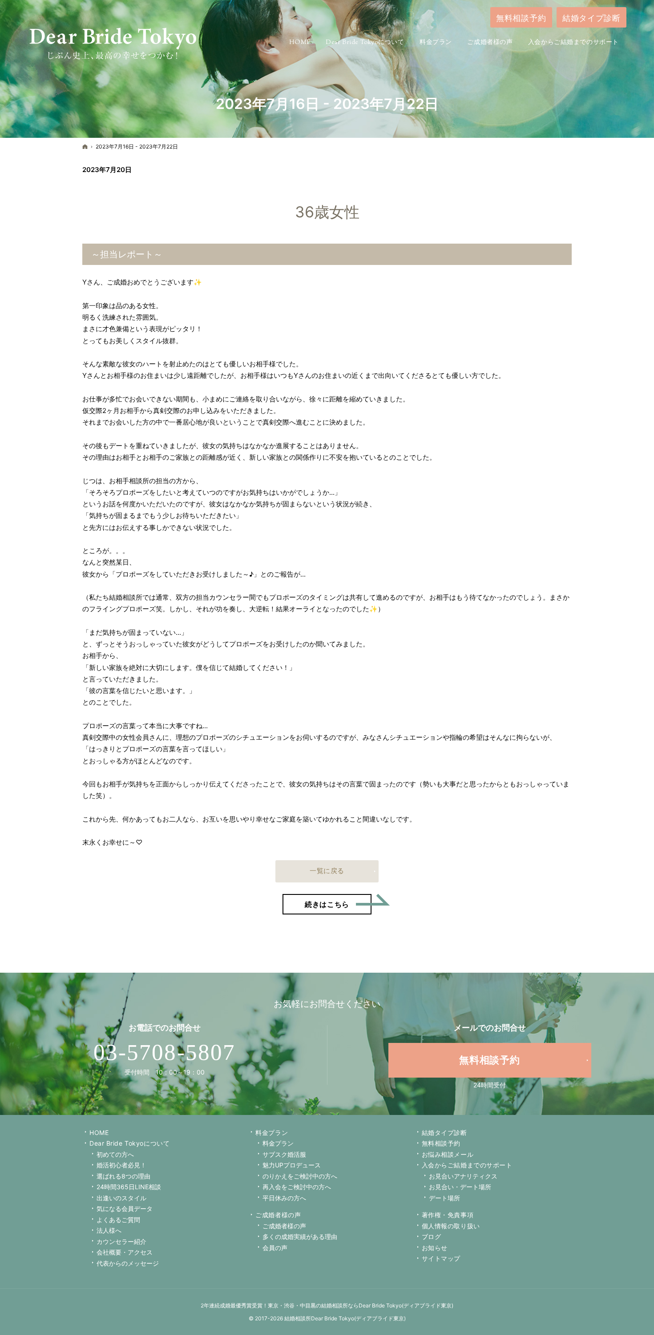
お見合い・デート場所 (460, 1187)
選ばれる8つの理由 (123, 1176)
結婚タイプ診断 (444, 1132)
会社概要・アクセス (125, 1252)
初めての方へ (115, 1154)
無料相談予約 (441, 1143)
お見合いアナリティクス (463, 1176)
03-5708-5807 (164, 1052)
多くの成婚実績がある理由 (299, 1236)
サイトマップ (441, 1258)
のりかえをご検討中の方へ (299, 1176)
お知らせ (435, 1247)
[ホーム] (85, 146)
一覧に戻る (327, 870)
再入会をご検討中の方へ (296, 1187)
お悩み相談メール (447, 1154)
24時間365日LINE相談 (129, 1187)
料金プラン (278, 1143)
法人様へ (109, 1230)
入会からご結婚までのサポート (467, 1165)
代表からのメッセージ (128, 1263)
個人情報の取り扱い (451, 1226)
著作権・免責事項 (447, 1215)
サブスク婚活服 (284, 1154)
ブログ (431, 1236)
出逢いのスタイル (121, 1198)
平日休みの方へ (284, 1198)
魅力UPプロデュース (291, 1165)
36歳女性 (327, 212)
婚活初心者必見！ (121, 1165)
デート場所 (444, 1198)
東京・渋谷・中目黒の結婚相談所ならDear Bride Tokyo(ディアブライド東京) (360, 1305)
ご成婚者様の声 (278, 1215)
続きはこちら (338, 901)
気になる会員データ (125, 1208)
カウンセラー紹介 (121, 1241)
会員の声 (274, 1247)
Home (99, 1132)
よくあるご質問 (118, 1219)
